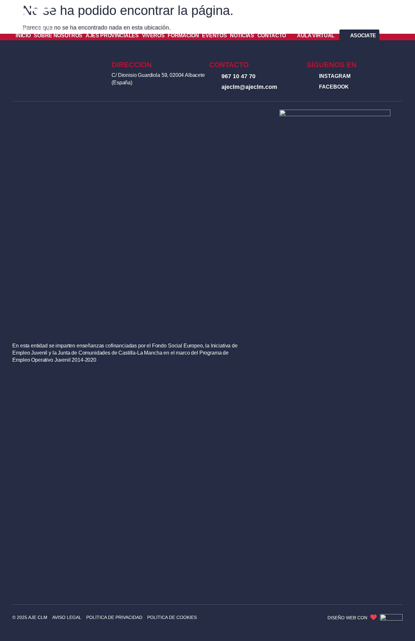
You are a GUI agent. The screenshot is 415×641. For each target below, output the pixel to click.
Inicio (23, 35)
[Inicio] (33, 18)
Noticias (242, 35)
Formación (183, 35)
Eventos (214, 35)
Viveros (153, 35)
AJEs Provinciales (112, 35)
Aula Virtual (316, 35)
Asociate (363, 35)
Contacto (271, 35)
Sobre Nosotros (58, 35)
